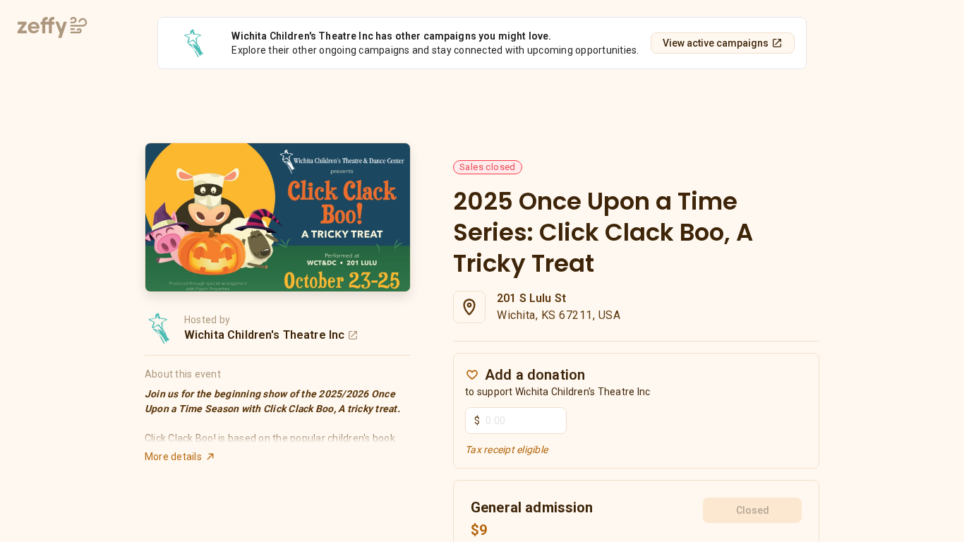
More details (173, 456)
